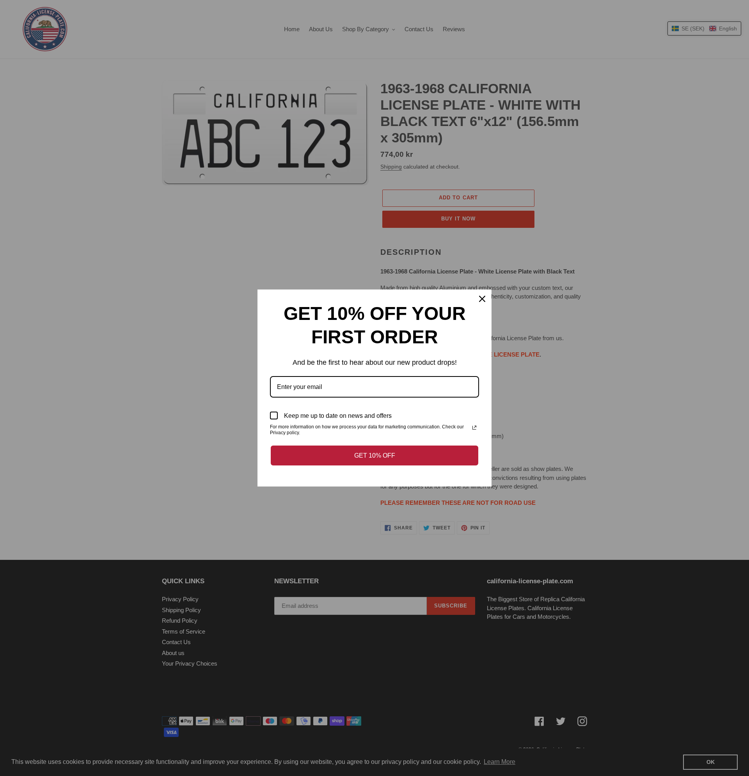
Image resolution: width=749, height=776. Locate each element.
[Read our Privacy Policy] (474, 427)
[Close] (482, 298)
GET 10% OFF (374, 455)
